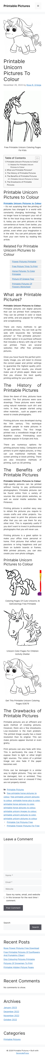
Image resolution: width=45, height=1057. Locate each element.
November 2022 (11, 1015)
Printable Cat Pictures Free (20, 822)
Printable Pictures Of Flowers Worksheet (22, 285)
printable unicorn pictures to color (20, 815)
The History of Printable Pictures (21, 173)
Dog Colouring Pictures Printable (19, 959)
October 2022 (10, 1019)
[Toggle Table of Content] (36, 158)
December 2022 (11, 1011)
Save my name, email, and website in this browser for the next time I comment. (23, 897)
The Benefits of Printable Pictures (22, 176)
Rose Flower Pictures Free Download (21, 948)
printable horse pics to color (26, 800)
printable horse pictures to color (19, 804)
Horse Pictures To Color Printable (23, 272)
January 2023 (10, 1007)
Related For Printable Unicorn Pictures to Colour (21, 166)
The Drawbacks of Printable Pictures (19, 183)
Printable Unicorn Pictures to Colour (22, 162)
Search (7, 923)
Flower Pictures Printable (24, 261)
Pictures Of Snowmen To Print (18, 963)
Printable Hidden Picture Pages (19, 967)
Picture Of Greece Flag (23, 279)
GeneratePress (22, 1053)
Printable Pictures (17, 6)
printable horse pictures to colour (19, 808)
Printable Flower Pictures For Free (23, 826)
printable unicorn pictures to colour (20, 818)
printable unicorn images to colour (20, 811)
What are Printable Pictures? (19, 170)
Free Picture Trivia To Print (25, 266)
